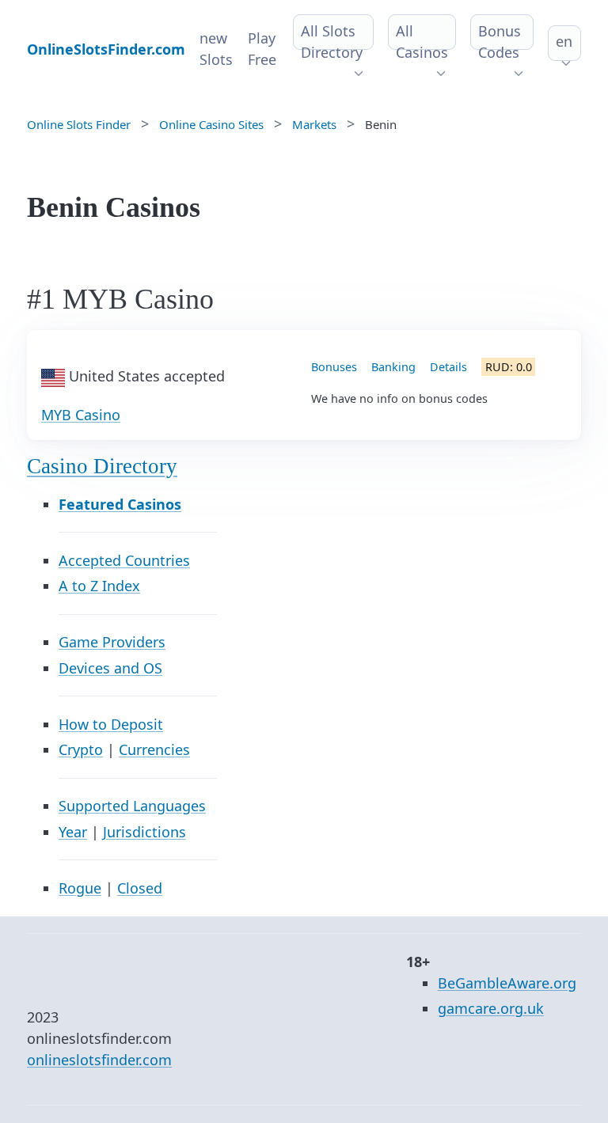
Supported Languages (132, 805)
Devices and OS (110, 667)
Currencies (154, 749)
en (564, 41)
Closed (139, 887)
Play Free (262, 48)
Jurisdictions (144, 831)
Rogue (80, 887)
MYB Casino (80, 414)
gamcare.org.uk (491, 1008)
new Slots (216, 48)
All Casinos (422, 41)
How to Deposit (111, 724)
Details (448, 366)
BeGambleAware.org (507, 982)
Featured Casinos (120, 504)
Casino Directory (102, 466)
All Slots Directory (332, 41)
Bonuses (334, 366)
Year (73, 831)
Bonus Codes (499, 41)
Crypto (81, 749)
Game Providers (112, 641)
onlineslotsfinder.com (99, 1059)
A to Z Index (99, 585)
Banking (393, 366)
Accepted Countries (124, 560)
